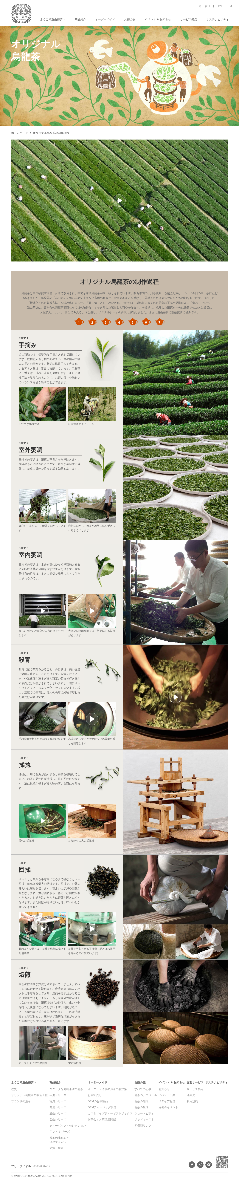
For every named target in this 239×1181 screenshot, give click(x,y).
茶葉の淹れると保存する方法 (59, 1140)
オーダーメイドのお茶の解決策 (107, 1089)
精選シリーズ (57, 1107)
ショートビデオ (144, 1113)
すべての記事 (142, 1089)
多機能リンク (142, 1125)
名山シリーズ (57, 1119)
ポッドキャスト (144, 1119)
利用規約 (192, 1101)
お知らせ (164, 1089)
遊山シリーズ (57, 1113)
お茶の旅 (129, 19)
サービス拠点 (188, 19)
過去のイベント (168, 1107)
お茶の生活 (141, 1107)
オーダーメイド (105, 19)
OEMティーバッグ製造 (102, 1107)
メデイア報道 (167, 1101)
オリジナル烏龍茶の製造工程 (29, 1095)
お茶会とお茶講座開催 (102, 1119)
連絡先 (191, 1095)
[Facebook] (192, 1164)
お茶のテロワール (145, 1095)
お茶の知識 (141, 1101)
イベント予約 (167, 1095)
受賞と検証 (56, 1148)
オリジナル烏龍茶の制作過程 (51, 132)
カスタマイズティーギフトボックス (110, 1113)
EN (220, 6)
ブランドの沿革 (21, 1101)
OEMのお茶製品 (98, 1101)
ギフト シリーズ (59, 1131)
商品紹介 (80, 19)
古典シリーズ (57, 1101)
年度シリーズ (57, 1095)
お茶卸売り (95, 1095)
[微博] (208, 1164)
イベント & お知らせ (158, 19)
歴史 (14, 1089)
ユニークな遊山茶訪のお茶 (66, 1089)
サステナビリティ (217, 19)
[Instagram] (200, 1164)
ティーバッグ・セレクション (67, 1125)
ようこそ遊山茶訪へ (52, 19)
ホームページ (19, 132)
